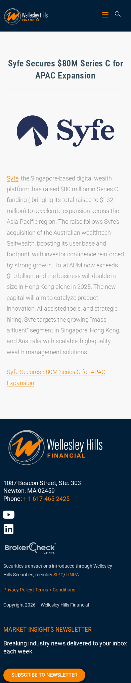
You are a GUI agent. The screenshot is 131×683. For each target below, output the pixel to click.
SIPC (58, 574)
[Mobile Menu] (106, 14)
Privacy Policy (17, 589)
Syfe (12, 178)
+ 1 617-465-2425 (46, 498)
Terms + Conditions (55, 589)
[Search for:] (115, 14)
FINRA (72, 574)
